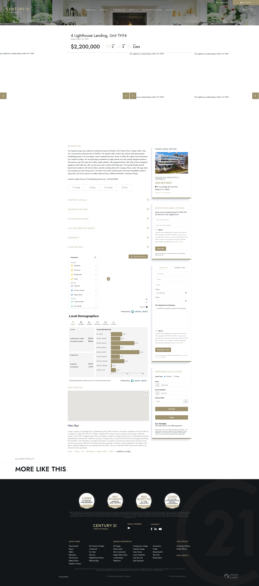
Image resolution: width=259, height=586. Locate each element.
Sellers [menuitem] (71, 552)
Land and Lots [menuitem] (138, 558)
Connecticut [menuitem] (157, 546)
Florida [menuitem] (155, 549)
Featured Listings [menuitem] (139, 549)
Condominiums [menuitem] (118, 558)
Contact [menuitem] (170, 10)
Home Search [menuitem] (73, 546)
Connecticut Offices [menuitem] (183, 546)
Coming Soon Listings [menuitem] (140, 546)
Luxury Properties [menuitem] (139, 555)
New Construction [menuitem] (119, 552)
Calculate (171, 409)
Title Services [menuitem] (73, 558)
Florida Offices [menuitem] (182, 549)
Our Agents (167, 193)
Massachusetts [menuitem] (158, 552)
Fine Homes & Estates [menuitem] (96, 546)
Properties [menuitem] (90, 10)
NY (83, 451)
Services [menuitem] (104, 10)
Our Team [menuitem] (92, 552)
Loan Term (159, 376)
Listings (76, 451)
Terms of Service (158, 357)
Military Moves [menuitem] (74, 561)
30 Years (168, 376)
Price (157, 382)
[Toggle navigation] (251, 9)
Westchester (90, 451)
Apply (171, 417)
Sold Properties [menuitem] (138, 561)
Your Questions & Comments (165, 305)
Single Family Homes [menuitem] (120, 555)
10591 (111, 451)
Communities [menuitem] (119, 10)
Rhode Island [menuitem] (157, 558)
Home (70, 451)
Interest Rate (159, 398)
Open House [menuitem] (137, 552)
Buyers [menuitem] (71, 549)
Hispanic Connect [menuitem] (75, 564)
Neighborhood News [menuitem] (152, 10)
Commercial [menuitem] (93, 549)
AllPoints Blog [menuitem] (94, 561)
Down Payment (160, 390)
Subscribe (160, 248)
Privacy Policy (179, 242)
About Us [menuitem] (133, 10)
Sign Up (249, 2)
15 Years (176, 376)
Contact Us (158, 193)
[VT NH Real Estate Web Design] (231, 577)
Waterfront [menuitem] (116, 561)
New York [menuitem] (156, 555)
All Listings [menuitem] (116, 546)
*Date (157, 289)
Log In (244, 2)
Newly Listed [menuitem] (117, 549)
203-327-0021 (163, 183)
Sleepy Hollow (102, 451)
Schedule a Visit (179, 268)
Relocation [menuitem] (72, 555)
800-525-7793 (224, 3)
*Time (157, 297)
